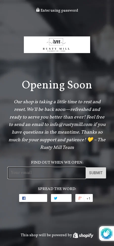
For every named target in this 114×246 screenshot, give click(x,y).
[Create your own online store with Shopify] (83, 235)
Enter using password (59, 10)
